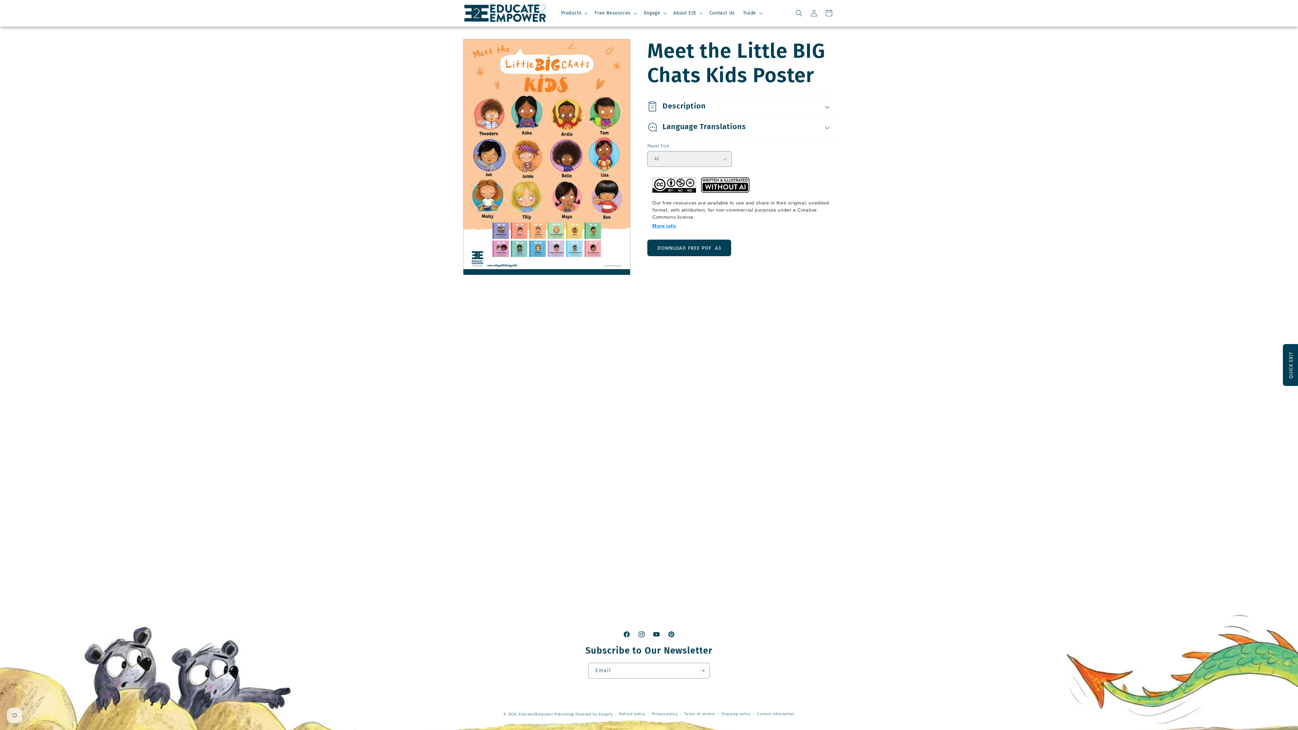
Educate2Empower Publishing (546, 714)
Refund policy (632, 714)
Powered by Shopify (594, 714)
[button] (574, 13)
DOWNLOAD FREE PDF (689, 248)
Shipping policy (736, 714)
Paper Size (658, 145)
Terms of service (699, 714)
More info (664, 225)
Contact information (775, 714)
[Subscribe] (702, 671)
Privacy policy (665, 714)
